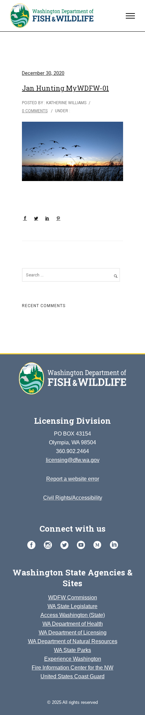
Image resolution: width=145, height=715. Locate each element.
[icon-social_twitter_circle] (66, 545)
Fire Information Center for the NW (72, 668)
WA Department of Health (72, 624)
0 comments (35, 111)
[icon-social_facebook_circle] (33, 545)
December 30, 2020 (43, 73)
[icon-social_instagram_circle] (49, 545)
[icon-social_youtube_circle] (82, 545)
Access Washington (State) (72, 615)
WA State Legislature (72, 606)
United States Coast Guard (72, 676)
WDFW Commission (72, 597)
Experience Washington (72, 659)
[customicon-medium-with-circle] (99, 545)
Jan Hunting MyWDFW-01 (65, 88)
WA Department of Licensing (73, 632)
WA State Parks (72, 650)
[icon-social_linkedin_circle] (114, 545)
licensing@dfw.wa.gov (72, 460)
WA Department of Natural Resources (72, 641)
